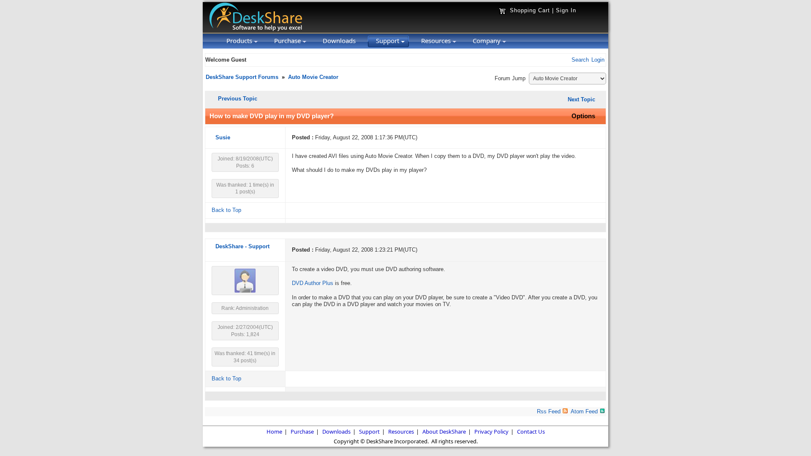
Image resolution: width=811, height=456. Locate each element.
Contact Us (531, 431)
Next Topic (581, 99)
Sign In (566, 10)
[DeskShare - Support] (245, 291)
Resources (401, 431)
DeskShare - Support (242, 247)
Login (597, 60)
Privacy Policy (491, 431)
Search (580, 60)
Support (369, 431)
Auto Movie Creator (313, 77)
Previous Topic (237, 98)
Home (274, 431)
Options (583, 115)
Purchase (302, 431)
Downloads (336, 431)
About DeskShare (444, 431)
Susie (222, 138)
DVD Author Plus (312, 283)
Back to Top (226, 210)
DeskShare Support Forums (242, 77)
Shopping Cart (530, 10)
